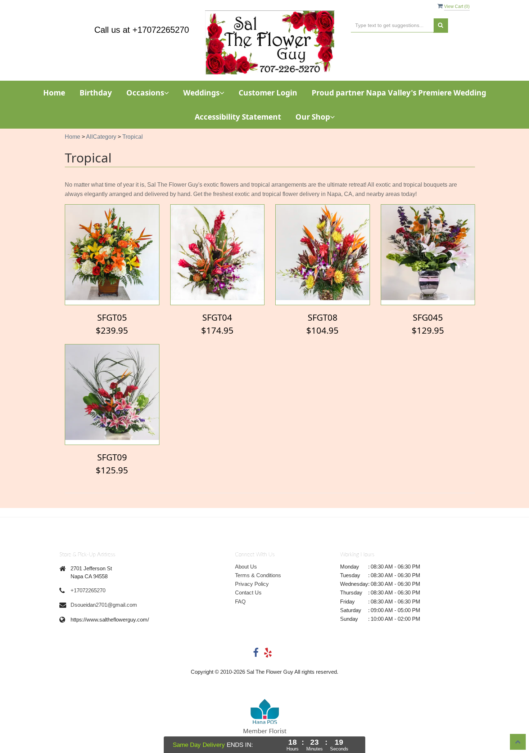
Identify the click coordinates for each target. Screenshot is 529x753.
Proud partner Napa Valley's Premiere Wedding (399, 93)
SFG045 (428, 317)
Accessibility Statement (238, 117)
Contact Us (248, 592)
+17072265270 (88, 590)
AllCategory (101, 137)
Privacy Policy (252, 584)
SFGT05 (112, 317)
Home (54, 93)
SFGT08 (323, 317)
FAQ (240, 601)
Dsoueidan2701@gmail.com (104, 605)
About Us (246, 566)
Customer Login (268, 93)
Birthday (96, 93)
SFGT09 (112, 457)
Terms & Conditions (258, 575)
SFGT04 (217, 317)
